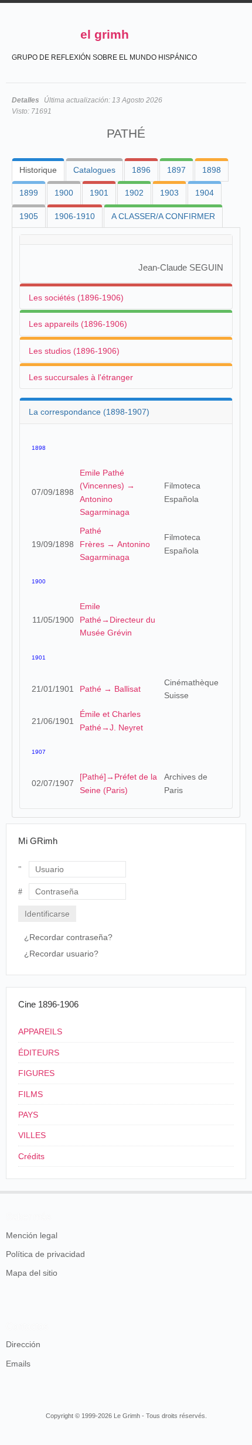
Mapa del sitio (31, 1272)
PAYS (28, 1114)
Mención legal (31, 1235)
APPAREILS (40, 1031)
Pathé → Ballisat (110, 689)
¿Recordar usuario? (61, 953)
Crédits (31, 1156)
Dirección (23, 1344)
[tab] (38, 170)
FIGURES (36, 1073)
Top (239, 1191)
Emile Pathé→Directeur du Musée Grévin (117, 619)
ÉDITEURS (38, 1052)
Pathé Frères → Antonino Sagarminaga (115, 544)
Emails (18, 1363)
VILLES (32, 1135)
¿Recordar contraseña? (68, 937)
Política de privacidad (45, 1254)
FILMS (30, 1094)
